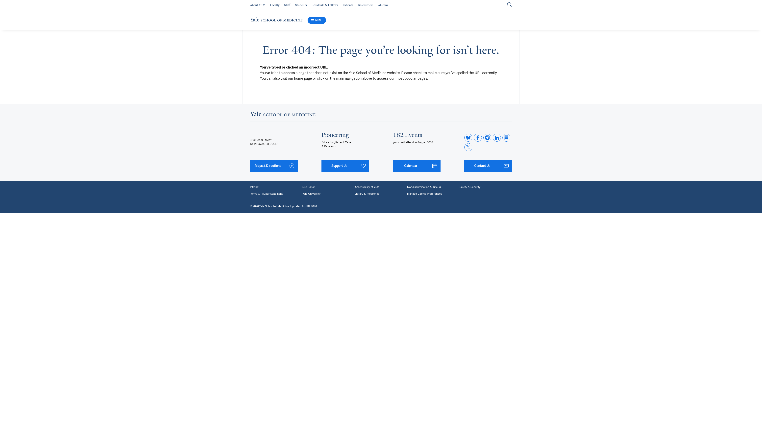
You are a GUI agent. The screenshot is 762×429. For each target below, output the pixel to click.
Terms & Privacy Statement (266, 194)
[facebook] (478, 138)
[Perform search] (509, 5)
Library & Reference (367, 194)
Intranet (254, 187)
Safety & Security (470, 187)
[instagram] (487, 138)
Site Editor (308, 187)
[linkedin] (497, 138)
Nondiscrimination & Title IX (424, 187)
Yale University (311, 194)
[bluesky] (468, 138)
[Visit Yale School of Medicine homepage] (283, 115)
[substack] (506, 138)
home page (303, 78)
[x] (468, 147)
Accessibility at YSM (367, 187)
